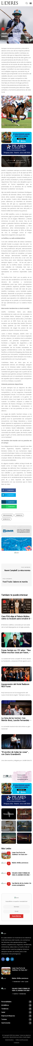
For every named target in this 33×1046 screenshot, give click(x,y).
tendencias (16, 40)
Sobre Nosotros (9, 1040)
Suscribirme (16, 916)
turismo (15, 993)
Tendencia (16, 1008)
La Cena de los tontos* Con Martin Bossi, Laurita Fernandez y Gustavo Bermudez (16, 719)
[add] (16, 137)
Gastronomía (16, 1023)
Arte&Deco (16, 1005)
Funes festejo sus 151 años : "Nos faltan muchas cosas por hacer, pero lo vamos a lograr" (16, 651)
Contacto (16, 1042)
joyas (26, 981)
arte (22, 981)
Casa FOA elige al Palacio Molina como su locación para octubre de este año (16, 618)
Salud (16, 1012)
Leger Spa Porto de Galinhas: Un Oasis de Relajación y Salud (19, 853)
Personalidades (16, 1001)
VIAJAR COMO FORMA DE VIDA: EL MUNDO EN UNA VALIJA (21, 874)
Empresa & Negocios (16, 1016)
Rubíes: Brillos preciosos (20, 862)
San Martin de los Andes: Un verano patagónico (21, 884)
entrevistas (24, 40)
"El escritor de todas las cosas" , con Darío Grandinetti (15, 753)
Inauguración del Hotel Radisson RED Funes (15, 685)
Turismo (16, 1019)
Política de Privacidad (22, 1040)
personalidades (7, 40)
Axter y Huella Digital (24, 1037)
